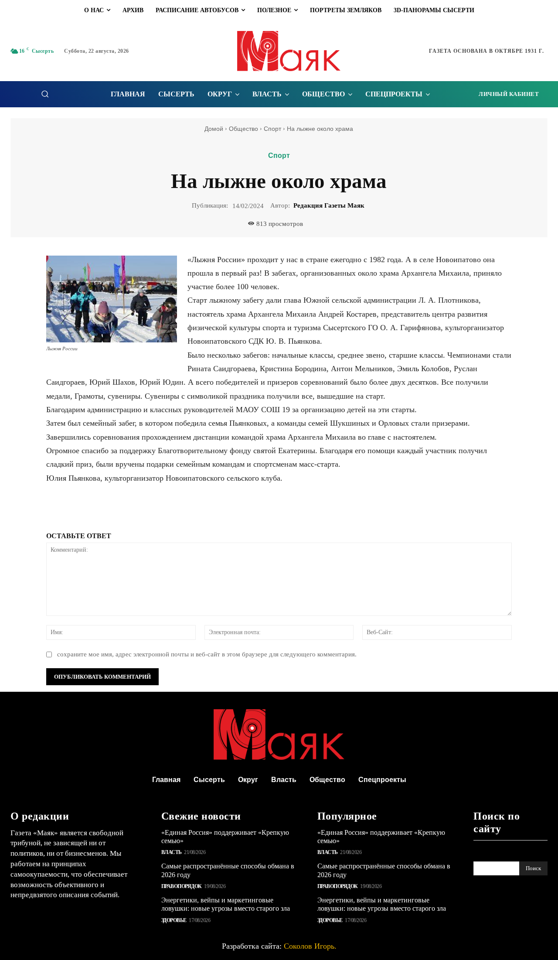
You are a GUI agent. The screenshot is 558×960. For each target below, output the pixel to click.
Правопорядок (181, 886)
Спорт (272, 128)
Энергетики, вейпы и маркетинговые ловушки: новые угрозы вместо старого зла (225, 904)
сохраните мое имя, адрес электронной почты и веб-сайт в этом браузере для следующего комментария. (207, 654)
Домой (213, 128)
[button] (45, 94)
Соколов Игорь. (310, 946)
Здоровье (174, 920)
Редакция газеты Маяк (328, 205)
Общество (243, 128)
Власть (171, 852)
